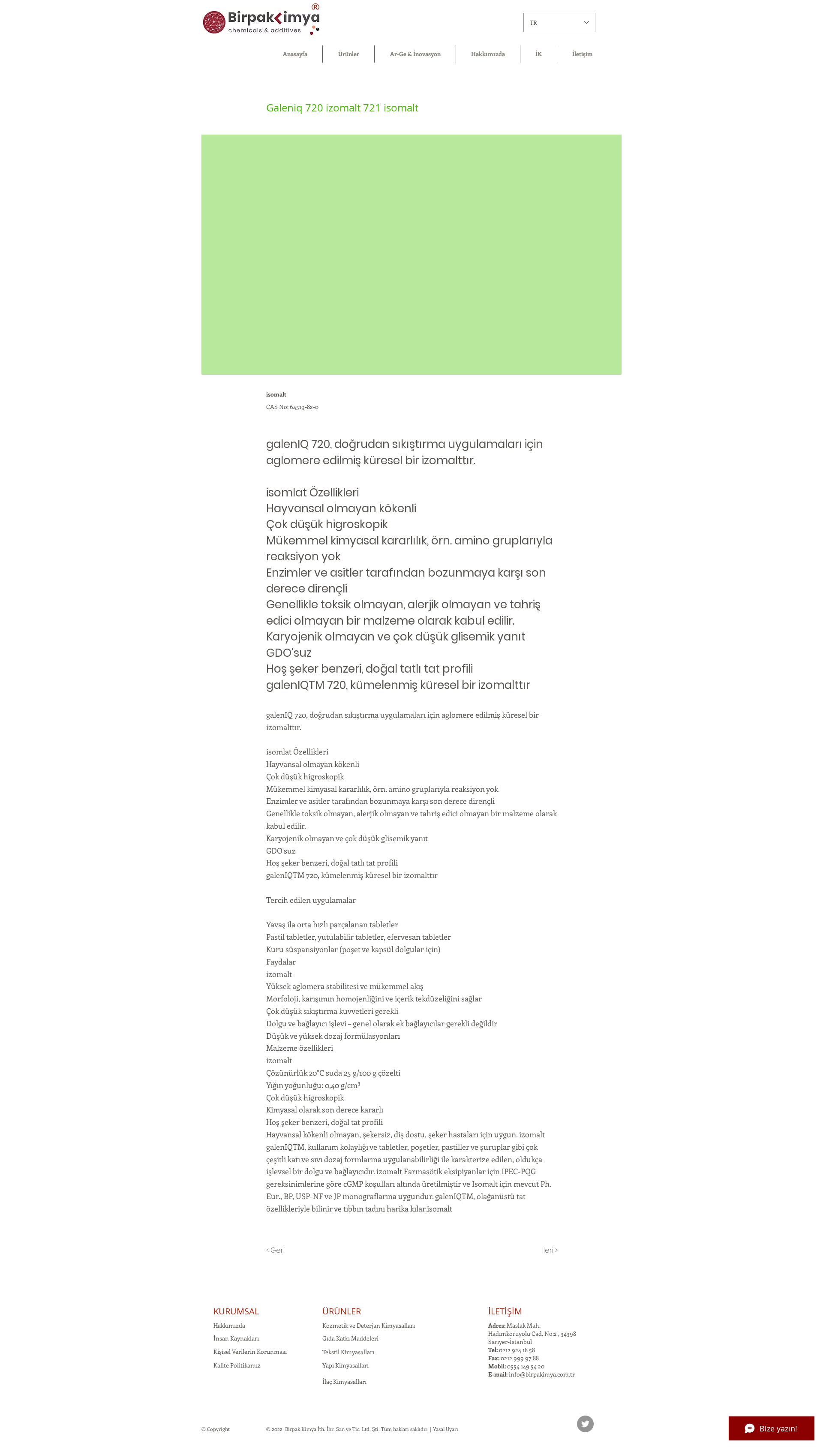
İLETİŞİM (505, 1311)
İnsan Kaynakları (236, 1338)
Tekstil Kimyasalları (348, 1352)
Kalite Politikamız (237, 1365)
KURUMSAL (236, 1311)
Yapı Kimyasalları (345, 1365)
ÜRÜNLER (341, 1311)
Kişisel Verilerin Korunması (250, 1351)
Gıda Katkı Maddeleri (350, 1338)
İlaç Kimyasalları (344, 1381)
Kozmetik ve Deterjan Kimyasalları (368, 1325)
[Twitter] (585, 1424)
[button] (348, 54)
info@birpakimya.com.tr (542, 1374)
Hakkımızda (229, 1325)
